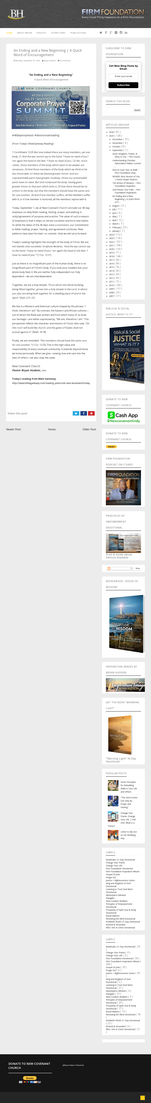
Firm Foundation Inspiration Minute (122, 871)
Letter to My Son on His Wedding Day (129, 835)
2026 (111, 132)
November (117, 143)
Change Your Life (114, 865)
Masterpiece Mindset (116, 895)
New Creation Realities (117, 901)
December (117, 139)
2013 (111, 274)
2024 (111, 234)
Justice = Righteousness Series (120, 880)
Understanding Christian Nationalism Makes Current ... (127, 163)
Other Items (58, 32)
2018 (111, 256)
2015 (111, 267)
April (114, 220)
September (117, 150)
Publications (78, 32)
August (116, 205)
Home (9, 32)
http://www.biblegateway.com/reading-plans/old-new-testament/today (51, 383)
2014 (111, 270)
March (115, 223)
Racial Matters (113, 915)
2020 (111, 249)
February (116, 227)
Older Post (89, 429)
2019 (111, 252)
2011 (111, 281)
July (114, 209)
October (116, 146)
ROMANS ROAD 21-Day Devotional (123, 921)
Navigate (110, 898)
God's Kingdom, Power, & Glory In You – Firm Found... (127, 155)
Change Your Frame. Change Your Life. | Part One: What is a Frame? (122, 819)
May (114, 216)
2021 (111, 245)
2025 (111, 135)
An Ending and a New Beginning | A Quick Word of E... (126, 199)
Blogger (87, 1065)
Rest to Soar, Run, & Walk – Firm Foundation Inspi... (126, 171)
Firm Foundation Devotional (119, 868)
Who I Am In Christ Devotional (120, 927)
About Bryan (24, 32)
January (116, 231)
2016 (111, 263)
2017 (111, 259)
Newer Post (13, 429)
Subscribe (123, 85)
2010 (111, 285)
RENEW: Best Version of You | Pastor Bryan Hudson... (126, 178)
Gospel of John (113, 874)
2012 (111, 278)
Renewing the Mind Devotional (120, 918)
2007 (111, 296)
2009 (111, 288)
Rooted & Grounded (115, 924)
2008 (111, 292)
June (114, 213)
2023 (111, 238)
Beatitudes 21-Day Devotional (120, 859)
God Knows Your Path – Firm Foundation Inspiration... (126, 191)
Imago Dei (111, 877)
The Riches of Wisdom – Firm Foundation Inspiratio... (127, 184)
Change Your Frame (115, 862)
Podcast (42, 32)
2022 (111, 241)
